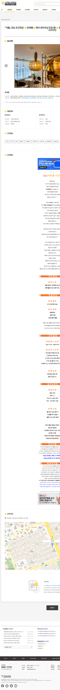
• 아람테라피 (39, 646)
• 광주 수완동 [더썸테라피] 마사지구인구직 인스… (46, 635)
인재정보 (18, 9)
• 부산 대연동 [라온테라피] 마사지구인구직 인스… (46, 631)
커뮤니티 (36, 9)
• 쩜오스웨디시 (40, 648)
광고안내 (14, 658)
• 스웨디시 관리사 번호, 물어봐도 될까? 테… (11, 634)
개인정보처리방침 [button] (33, 658)
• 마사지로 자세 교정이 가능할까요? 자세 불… (11, 638)
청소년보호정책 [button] (44, 658)
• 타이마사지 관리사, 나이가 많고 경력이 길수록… (12, 636)
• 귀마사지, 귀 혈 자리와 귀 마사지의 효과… (11, 640)
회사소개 (5, 658)
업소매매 (27, 9)
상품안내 (45, 9)
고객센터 (53, 9)
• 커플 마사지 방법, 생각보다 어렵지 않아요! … (12, 642)
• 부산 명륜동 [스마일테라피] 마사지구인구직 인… (46, 633)
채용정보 (9, 9)
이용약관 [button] (23, 658)
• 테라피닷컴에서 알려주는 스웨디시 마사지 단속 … (12, 631)
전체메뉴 (1, 9)
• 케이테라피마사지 (41, 644)
